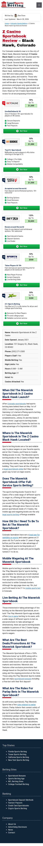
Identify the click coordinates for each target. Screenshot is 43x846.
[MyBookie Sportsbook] (12, 141)
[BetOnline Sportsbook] (12, 103)
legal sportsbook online (13, 469)
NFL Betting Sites (15, 781)
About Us (12, 824)
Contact (11, 832)
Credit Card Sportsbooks (18, 805)
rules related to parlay (26, 705)
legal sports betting (10, 514)
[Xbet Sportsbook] (12, 296)
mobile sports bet (32, 588)
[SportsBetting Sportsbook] (12, 257)
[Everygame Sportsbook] (11, 180)
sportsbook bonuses (23, 679)
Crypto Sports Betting (17, 808)
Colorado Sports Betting (18, 23)
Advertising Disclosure (17, 827)
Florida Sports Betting (17, 751)
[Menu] (39, 5)
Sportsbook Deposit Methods (20, 800)
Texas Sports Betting (17, 754)
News (10, 830)
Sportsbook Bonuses (17, 776)
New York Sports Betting (18, 760)
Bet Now (23, 131)
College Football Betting (18, 784)
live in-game (13, 616)
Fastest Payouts (15, 803)
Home (7, 23)
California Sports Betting (18, 757)
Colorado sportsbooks (16, 404)
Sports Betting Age (16, 778)
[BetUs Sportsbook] (12, 218)
